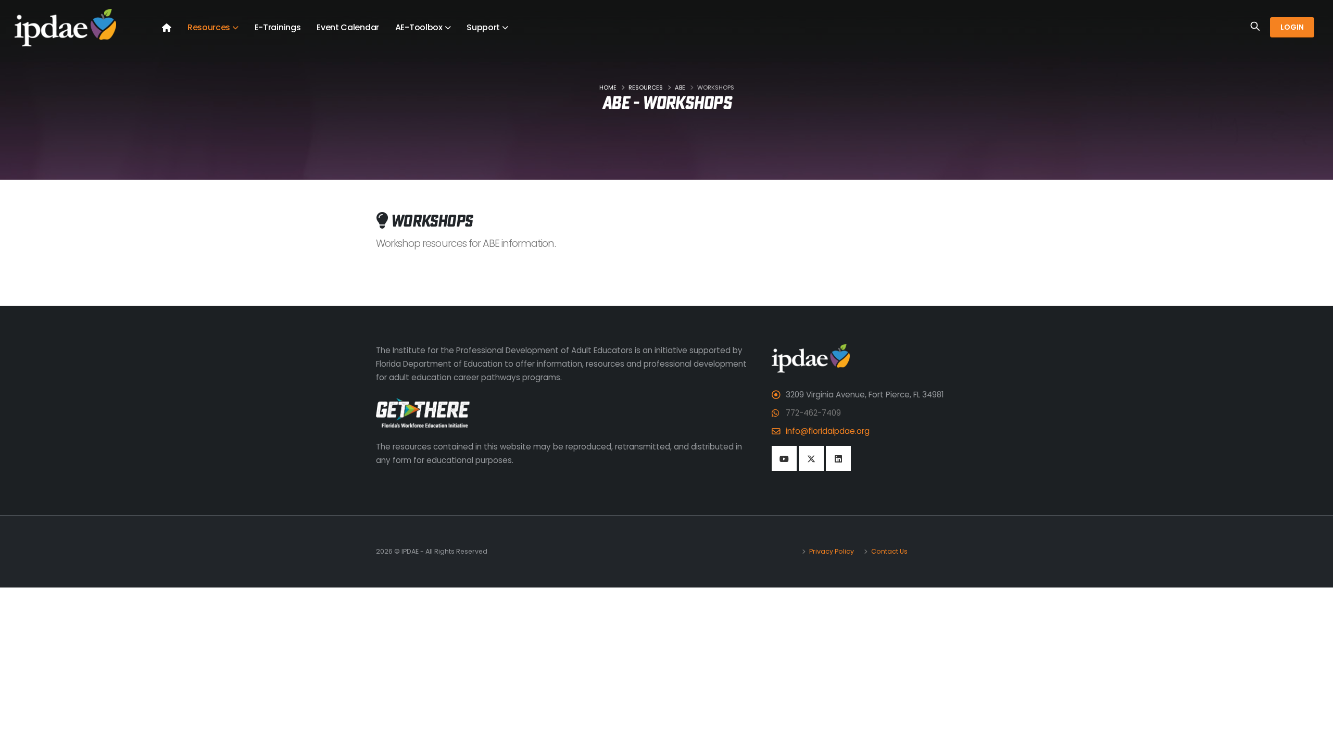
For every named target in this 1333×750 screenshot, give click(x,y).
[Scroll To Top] (1315, 738)
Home (608, 87)
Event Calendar (348, 27)
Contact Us (889, 551)
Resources (645, 87)
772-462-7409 (813, 412)
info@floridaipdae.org (828, 431)
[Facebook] (784, 458)
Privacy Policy (831, 551)
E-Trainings (278, 27)
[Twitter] (811, 458)
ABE (680, 87)
